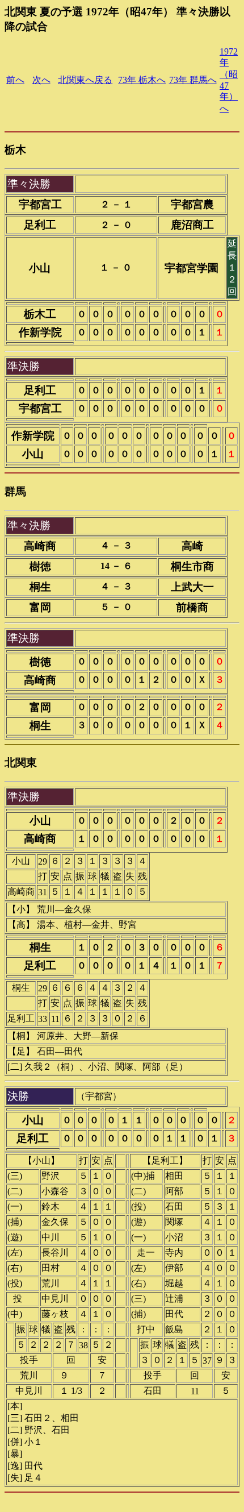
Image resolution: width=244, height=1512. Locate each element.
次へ (41, 80)
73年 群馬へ (193, 80)
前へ (15, 80)
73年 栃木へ (142, 80)
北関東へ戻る (85, 80)
